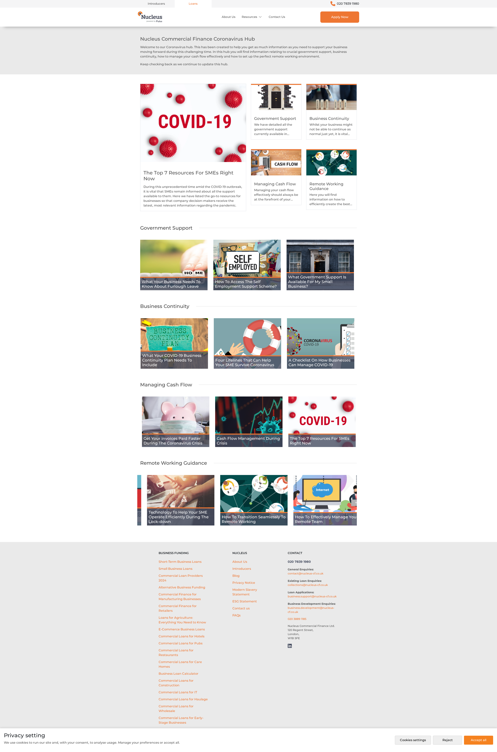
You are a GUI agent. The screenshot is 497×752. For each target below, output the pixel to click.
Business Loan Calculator (178, 673)
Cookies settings (413, 740)
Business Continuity (164, 306)
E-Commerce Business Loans (182, 629)
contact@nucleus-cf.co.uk (305, 573)
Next (362, 268)
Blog (236, 576)
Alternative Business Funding (182, 587)
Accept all (478, 740)
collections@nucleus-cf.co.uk (308, 585)
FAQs (236, 615)
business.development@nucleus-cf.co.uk (311, 610)
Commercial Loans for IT (178, 692)
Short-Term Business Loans (180, 562)
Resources (249, 17)
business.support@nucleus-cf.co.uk (312, 596)
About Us (228, 17)
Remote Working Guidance (173, 463)
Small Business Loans (175, 569)
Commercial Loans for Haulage (183, 699)
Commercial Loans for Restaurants (176, 652)
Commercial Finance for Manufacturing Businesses (180, 597)
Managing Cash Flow (166, 385)
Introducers (156, 3)
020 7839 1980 (348, 3)
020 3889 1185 (297, 619)
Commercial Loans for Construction (176, 683)
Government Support (166, 228)
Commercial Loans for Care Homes (180, 664)
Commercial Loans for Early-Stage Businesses (181, 720)
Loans (193, 3)
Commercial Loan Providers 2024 (181, 578)
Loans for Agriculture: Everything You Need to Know (182, 620)
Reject (447, 740)
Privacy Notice (243, 583)
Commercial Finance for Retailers (178, 608)
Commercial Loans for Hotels (181, 636)
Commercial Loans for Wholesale (176, 708)
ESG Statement (244, 601)
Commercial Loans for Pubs (180, 643)
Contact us (277, 17)
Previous (132, 268)
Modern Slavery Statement (244, 592)
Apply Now (339, 17)
